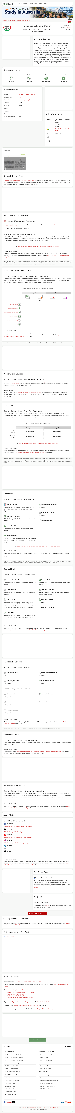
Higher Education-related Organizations (49, 1080)
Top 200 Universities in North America (14, 1057)
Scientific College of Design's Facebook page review (18, 826)
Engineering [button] (15, 324)
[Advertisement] (16, 48)
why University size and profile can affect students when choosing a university (30, 630)
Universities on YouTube (45, 1063)
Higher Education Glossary (46, 1088)
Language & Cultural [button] (13, 308)
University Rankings (21, 3)
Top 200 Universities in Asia (11, 1068)
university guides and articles (17, 990)
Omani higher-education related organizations (20, 1002)
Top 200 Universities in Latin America (14, 1060)
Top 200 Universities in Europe (12, 1063)
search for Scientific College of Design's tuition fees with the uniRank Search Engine (38, 443)
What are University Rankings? (15, 996)
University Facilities (62, 722)
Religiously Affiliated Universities (47, 1086)
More (45, 3)
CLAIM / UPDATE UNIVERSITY (37, 913)
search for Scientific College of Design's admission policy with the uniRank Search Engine (38, 546)
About (18, 1107)
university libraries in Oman (43, 1002)
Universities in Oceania (10, 1091)
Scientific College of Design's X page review (16, 832)
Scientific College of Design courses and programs (34, 382)
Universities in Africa (10, 1086)
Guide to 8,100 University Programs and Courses (20, 992)
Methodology (24, 1107)
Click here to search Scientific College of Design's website (20, 180)
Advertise (34, 1107)
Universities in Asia (9, 1088)
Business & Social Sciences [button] (11, 312)
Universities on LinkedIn (45, 1068)
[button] (27, 297)
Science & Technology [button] (12, 320)
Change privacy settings (52, 1107)
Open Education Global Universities (13, 1098)
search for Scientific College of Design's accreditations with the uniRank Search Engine (38, 246)
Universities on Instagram (46, 1060)
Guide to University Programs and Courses (29, 392)
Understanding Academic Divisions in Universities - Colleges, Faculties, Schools (39, 751)
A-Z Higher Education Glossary (44, 1009)
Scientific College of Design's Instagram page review (18, 843)
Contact (30, 1107)
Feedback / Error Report (37, 1040)
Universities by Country (35, 3)
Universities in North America (12, 1077)
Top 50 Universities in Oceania (12, 1071)
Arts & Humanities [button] (13, 304)
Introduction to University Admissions (51, 555)
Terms (39, 1107)
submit (48, 905)
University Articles (44, 1077)
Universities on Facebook (46, 1054)
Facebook (9, 1102)
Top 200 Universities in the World (13, 1054)
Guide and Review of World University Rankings (20, 997)
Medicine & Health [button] (13, 316)
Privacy (43, 1107)
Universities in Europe (10, 1083)
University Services (9, 723)
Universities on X (44, 1057)
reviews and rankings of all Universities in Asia (27, 1005)
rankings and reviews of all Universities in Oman (27, 981)
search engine (15, 383)
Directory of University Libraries (47, 1083)
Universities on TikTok (45, 1065)
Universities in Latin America (12, 1080)
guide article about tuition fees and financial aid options (31, 452)
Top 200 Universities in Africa (12, 1065)
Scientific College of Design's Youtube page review (17, 837)
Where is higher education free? (15, 994)
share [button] (67, 29)
